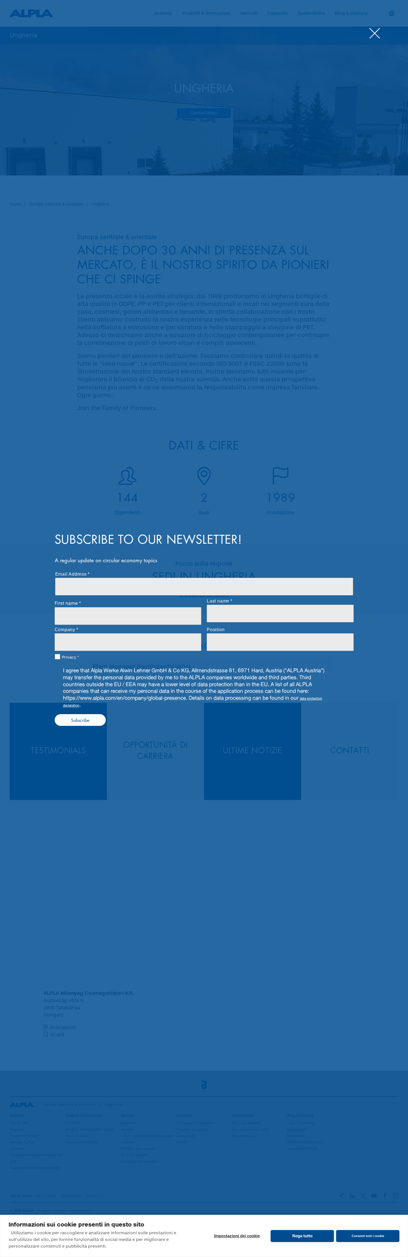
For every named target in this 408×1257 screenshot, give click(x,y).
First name (66, 602)
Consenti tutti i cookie (368, 1236)
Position (216, 629)
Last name (218, 601)
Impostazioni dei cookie (237, 1235)
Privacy (69, 657)
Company (65, 629)
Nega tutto (302, 1235)
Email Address (71, 574)
